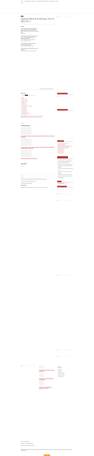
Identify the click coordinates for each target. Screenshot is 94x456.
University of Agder (61, 149)
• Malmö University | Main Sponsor (63, 143)
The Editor (22, 123)
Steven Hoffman (24, 114)
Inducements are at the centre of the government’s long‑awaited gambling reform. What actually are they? (65, 161)
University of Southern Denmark (63, 147)
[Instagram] (69, 1)
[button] (59, 1)
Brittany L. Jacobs (25, 100)
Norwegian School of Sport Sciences (63, 145)
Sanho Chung (24, 110)
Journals (25, 14)
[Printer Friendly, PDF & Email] (38, 91)
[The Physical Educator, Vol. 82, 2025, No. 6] (26, 156)
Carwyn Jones (24, 101)
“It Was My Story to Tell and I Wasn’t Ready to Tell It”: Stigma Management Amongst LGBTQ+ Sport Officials (29, 37)
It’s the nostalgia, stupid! (61, 168)
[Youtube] (72, 1)
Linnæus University (61, 148)
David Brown (24, 103)
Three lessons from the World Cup (62, 171)
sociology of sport (25, 111)
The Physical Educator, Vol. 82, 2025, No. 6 (29, 158)
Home (22, 14)
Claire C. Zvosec (24, 102)
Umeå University (60, 150)
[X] (70, 1)
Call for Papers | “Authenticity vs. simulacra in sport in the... (45, 388)
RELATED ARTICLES (25, 125)
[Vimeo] (71, 1)
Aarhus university (60, 151)
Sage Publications (25, 109)
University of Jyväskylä (61, 144)
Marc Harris (24, 108)
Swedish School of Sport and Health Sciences (65, 146)
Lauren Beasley (24, 107)
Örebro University (61, 152)
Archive (58, 183)
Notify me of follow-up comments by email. (28, 181)
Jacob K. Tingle (24, 104)
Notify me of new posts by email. (27, 183)
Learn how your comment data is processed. (41, 187)
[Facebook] (68, 1)
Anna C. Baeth (24, 98)
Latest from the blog (62, 157)
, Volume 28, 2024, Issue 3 (33, 117)
